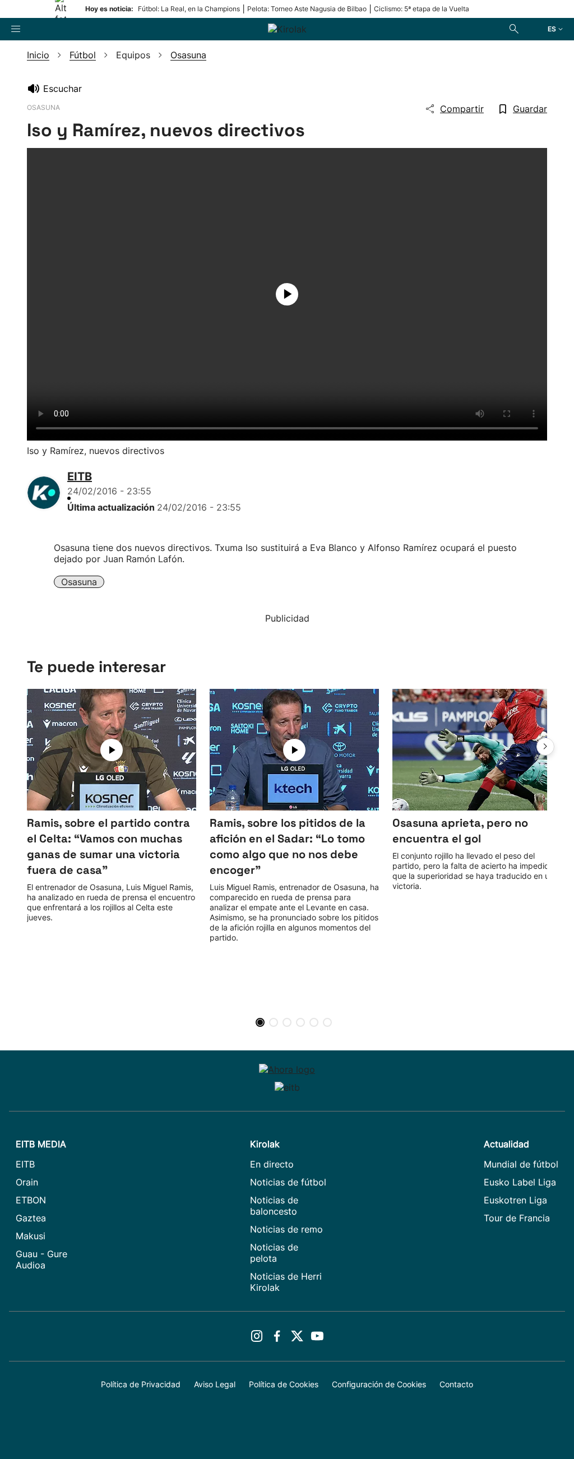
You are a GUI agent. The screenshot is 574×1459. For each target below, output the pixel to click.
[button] (545, 747)
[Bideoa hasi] (287, 294)
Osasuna (79, 581)
